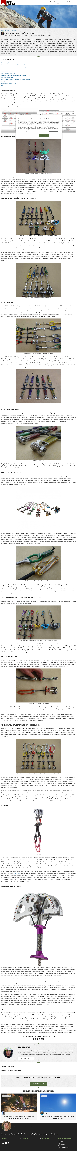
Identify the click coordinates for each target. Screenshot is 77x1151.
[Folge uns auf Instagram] (3, 1144)
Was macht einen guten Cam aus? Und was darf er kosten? (15, 65)
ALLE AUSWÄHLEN (44, 135)
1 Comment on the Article (9, 1066)
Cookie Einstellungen (63, 1147)
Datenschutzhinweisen (53, 131)
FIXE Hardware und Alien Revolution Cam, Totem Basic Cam (15, 79)
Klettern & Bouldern (46, 35)
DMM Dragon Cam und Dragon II (8, 73)
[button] (57, 2)
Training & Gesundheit (7, 1095)
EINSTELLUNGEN (33, 135)
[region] (39, 127)
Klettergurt (17, 873)
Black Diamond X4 (5, 69)
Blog (3, 30)
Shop (54, 1)
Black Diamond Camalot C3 (7, 71)
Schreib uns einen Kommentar (11, 1070)
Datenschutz (61, 1144)
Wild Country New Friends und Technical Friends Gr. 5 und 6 (15, 75)
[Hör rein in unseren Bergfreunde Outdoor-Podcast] (9, 1144)
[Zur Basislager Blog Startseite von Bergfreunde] (8, 2)
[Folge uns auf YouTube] (6, 1144)
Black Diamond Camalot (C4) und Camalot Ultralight (14, 67)
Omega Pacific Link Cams (7, 77)
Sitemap (60, 1146)
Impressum (61, 1143)
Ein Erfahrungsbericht (6, 63)
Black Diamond (50, 177)
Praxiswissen (13, 30)
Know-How (7, 30)
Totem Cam (3, 81)
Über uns (60, 1141)
